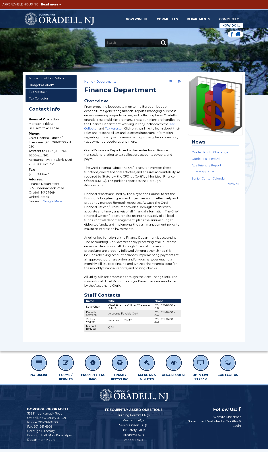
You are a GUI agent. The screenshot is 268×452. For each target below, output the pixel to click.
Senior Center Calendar (209, 178)
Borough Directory (41, 431)
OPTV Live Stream (201, 377)
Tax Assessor (114, 128)
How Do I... (231, 25)
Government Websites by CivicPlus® (214, 421)
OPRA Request (174, 375)
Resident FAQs (133, 420)
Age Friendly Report (206, 165)
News (198, 142)
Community (229, 19)
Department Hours (41, 439)
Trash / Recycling (120, 377)
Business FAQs (133, 435)
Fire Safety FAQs (133, 430)
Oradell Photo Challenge (210, 152)
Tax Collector (38, 98)
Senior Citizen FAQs (133, 425)
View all (233, 184)
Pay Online (39, 375)
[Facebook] (231, 34)
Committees (167, 19)
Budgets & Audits (41, 85)
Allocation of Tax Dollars (46, 78)
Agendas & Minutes (147, 377)
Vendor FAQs (133, 440)
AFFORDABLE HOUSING (20, 4)
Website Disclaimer (227, 417)
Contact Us (227, 375)
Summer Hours (203, 172)
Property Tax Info (93, 377)
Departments (198, 19)
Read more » (51, 4)
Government (137, 19)
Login (237, 425)
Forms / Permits (66, 377)
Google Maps (52, 201)
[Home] (238, 34)
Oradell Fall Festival (206, 159)
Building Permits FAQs (133, 415)
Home (88, 81)
